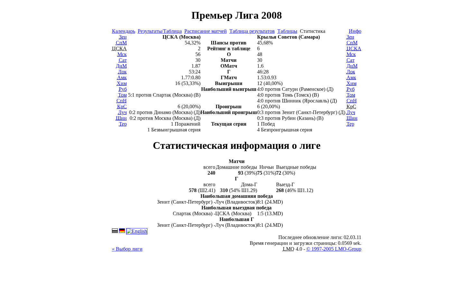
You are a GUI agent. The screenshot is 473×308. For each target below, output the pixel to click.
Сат (123, 60)
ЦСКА (354, 48)
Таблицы (287, 31)
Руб (123, 89)
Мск (122, 54)
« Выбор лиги (127, 249)
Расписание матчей (205, 31)
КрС (122, 106)
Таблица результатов (252, 31)
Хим (122, 83)
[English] (136, 231)
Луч (122, 112)
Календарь (123, 31)
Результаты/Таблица (160, 31)
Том (122, 95)
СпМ (121, 42)
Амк (122, 77)
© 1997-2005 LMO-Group (333, 249)
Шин (121, 118)
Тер (123, 124)
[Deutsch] (122, 231)
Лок (122, 71)
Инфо (355, 31)
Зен (123, 37)
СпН (121, 100)
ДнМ (121, 66)
